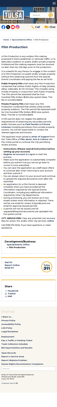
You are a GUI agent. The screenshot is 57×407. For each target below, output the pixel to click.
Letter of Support (40, 136)
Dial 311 (8, 262)
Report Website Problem (14, 360)
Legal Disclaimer (9, 331)
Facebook (12, 291)
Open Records (8, 353)
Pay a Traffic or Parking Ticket (16, 340)
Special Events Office (22, 40)
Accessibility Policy (11, 324)
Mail (9, 296)
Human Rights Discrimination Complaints (22, 364)
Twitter (11, 293)
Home (6, 40)
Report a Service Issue (12, 356)
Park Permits (32, 124)
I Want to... (7, 317)
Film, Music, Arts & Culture (34, 139)
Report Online (12, 265)
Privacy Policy (8, 320)
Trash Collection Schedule (14, 344)
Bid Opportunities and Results (16, 348)
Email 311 (9, 268)
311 (16, 383)
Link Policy (6, 328)
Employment (7, 337)
